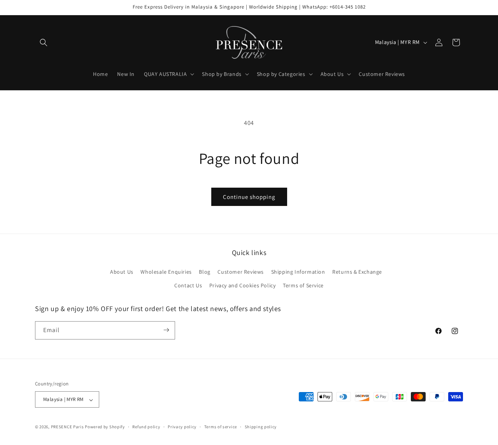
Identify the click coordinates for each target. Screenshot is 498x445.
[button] (43, 42)
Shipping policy (261, 426)
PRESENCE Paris (67, 427)
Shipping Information (298, 271)
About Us (121, 271)
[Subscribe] (166, 330)
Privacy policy (182, 426)
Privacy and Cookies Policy (242, 285)
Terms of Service (303, 285)
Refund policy (146, 426)
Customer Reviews (240, 271)
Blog (204, 271)
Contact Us (188, 285)
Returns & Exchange (357, 271)
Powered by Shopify (105, 427)
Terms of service (220, 426)
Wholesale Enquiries (165, 271)
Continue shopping (249, 197)
